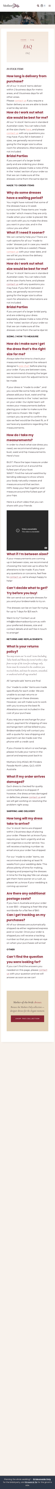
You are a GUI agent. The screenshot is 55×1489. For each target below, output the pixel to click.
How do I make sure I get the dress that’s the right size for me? (26, 349)
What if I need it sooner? (26, 232)
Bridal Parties (17, 156)
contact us (20, 100)
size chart (24, 366)
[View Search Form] (36, 6)
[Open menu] (49, 6)
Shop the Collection (27, 1019)
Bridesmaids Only (42, 1479)
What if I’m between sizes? (27, 554)
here (28, 129)
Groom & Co (31, 1482)
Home (24, 40)
